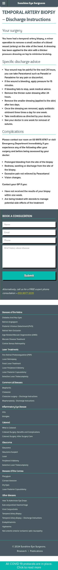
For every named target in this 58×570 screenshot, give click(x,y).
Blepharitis (6, 388)
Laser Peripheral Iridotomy (13, 368)
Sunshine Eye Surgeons (31, 3)
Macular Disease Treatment (13, 339)
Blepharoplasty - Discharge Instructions (18, 401)
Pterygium (6, 476)
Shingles (5, 416)
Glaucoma (6, 448)
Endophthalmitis (9, 522)
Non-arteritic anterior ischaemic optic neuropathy (22, 531)
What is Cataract (9, 428)
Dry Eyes (5, 485)
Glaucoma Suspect (10, 452)
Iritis (4, 412)
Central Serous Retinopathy (13, 343)
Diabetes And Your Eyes (12, 317)
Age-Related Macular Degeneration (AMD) (19, 335)
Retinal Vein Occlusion (11, 330)
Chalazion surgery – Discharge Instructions (19, 396)
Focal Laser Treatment (11, 363)
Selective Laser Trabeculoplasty (15, 376)
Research (22, 551)
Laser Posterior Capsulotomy (14, 372)
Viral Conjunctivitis (10, 509)
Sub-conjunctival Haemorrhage (15, 505)
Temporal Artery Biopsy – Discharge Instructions (22, 518)
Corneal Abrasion (9, 481)
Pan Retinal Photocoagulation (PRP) (17, 355)
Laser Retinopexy (9, 359)
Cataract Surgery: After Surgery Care (17, 436)
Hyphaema (6, 526)
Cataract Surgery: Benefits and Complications (21, 432)
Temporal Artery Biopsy (11, 513)
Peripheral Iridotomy (10, 461)
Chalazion (6, 392)
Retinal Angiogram (10, 322)
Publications (36, 551)
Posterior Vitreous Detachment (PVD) (17, 326)
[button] (4, 3)
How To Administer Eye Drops (14, 500)
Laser (4, 456)
